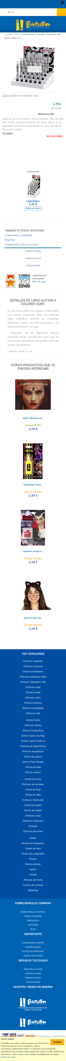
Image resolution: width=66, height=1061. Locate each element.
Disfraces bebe (33, 692)
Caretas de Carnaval (33, 885)
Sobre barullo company (33, 912)
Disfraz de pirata (33, 779)
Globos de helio (33, 848)
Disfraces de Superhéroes (33, 746)
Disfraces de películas (33, 751)
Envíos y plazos (33, 251)
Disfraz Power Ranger (33, 761)
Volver (9, 34)
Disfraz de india (33, 794)
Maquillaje (50, 34)
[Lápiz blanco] (33, 186)
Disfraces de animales (33, 784)
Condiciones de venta (33, 943)
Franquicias (33, 920)
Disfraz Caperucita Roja (33, 735)
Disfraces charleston (33, 820)
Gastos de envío (33, 973)
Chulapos (33, 826)
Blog (33, 929)
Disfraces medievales (33, 800)
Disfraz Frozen (33, 720)
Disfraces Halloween (33, 671)
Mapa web (33, 925)
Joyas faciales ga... (33, 618)
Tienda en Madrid (33, 916)
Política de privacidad (33, 951)
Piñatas (33, 859)
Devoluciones (33, 265)
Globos (33, 838)
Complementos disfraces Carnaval (22, 244)
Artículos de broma (33, 879)
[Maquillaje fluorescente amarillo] (33, 461)
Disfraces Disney (33, 725)
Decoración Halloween (33, 843)
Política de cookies (33, 956)
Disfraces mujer (33, 687)
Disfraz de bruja (33, 789)
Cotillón (33, 874)
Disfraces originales (33, 661)
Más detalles (7, 133)
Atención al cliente (33, 969)
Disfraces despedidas (33, 708)
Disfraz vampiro (33, 772)
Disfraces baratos (33, 702)
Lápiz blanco (33, 200)
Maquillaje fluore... (33, 485)
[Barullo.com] (33, 25)
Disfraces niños (33, 697)
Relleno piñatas (33, 864)
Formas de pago (33, 258)
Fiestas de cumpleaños (33, 853)
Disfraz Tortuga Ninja (33, 730)
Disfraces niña (33, 713)
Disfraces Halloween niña (33, 682)
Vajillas (33, 869)
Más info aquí (39, 281)
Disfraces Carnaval (33, 666)
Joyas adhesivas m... (33, 418)
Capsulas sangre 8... (33, 551)
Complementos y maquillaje (33, 34)
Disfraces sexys (33, 815)
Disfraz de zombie (33, 810)
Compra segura (33, 947)
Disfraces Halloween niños (33, 676)
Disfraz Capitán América (33, 741)
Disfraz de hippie (33, 805)
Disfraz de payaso (33, 756)
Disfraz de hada (33, 767)
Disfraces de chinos (33, 831)
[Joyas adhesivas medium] (33, 394)
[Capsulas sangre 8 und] (33, 528)
